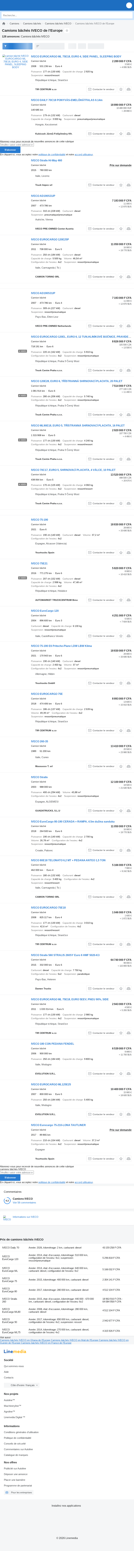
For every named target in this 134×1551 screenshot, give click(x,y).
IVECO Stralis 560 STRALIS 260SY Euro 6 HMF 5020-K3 (65, 955)
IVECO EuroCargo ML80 (11, 1310)
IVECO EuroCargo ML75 (11, 1331)
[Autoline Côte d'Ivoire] (21, 5)
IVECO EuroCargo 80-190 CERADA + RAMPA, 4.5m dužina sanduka (73, 821)
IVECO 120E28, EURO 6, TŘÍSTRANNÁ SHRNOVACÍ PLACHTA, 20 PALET (76, 381)
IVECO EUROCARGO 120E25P (50, 239)
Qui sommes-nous (14, 1366)
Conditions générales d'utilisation (21, 1432)
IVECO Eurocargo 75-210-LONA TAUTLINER (58, 1125)
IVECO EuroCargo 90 (9, 1320)
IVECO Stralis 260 (9, 1300)
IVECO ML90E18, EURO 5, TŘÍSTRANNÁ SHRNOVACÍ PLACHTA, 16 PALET (78, 425)
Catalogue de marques (16, 1455)
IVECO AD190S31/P (43, 196)
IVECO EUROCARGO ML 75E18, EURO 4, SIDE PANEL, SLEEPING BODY (76, 56)
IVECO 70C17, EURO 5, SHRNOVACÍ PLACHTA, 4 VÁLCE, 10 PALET (73, 470)
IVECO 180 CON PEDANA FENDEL (52, 1043)
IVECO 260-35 (39, 741)
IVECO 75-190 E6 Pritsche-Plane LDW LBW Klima (61, 646)
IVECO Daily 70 (10, 1247)
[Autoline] (4, 23)
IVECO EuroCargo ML (10, 1269)
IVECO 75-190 (39, 519)
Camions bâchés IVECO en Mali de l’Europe (75, 1340)
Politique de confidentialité (17, 1437)
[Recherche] (129, 15)
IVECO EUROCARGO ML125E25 (51, 1084)
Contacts (9, 1377)
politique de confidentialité (51, 154)
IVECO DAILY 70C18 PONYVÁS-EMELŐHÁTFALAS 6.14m (66, 100)
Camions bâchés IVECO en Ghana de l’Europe (25, 1340)
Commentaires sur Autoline (18, 1449)
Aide (6, 1371)
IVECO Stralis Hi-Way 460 (46, 160)
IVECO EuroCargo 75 (9, 1279)
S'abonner (10, 149)
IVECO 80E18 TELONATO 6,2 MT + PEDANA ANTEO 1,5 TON (68, 860)
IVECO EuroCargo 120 (45, 610)
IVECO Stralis (39, 777)
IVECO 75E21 (39, 563)
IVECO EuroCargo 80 (9, 1290)
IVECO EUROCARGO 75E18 (48, 907)
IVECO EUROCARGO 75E (47, 694)
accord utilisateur (84, 154)
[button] (129, 5)
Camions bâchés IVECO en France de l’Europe (46, 1343)
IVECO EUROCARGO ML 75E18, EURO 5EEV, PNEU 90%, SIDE (70, 999)
